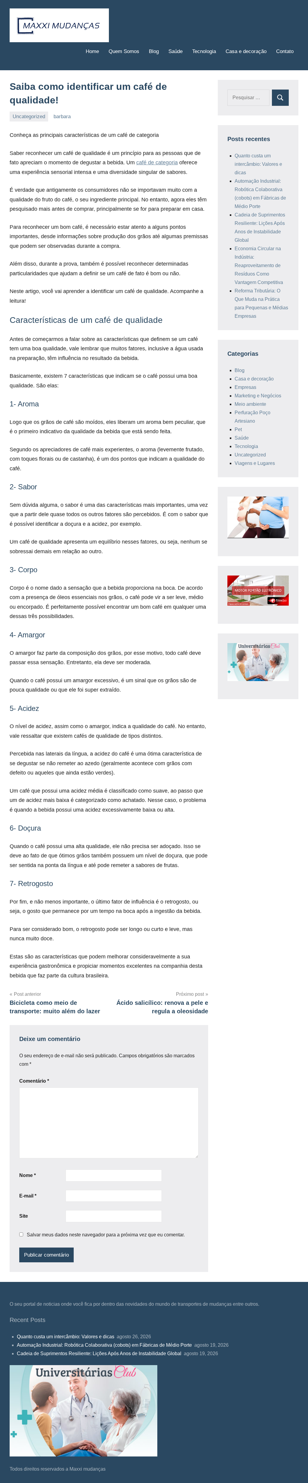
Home (92, 51)
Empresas (245, 387)
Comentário (34, 1081)
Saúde (175, 51)
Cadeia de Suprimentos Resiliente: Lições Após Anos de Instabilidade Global (100, 1353)
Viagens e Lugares (255, 463)
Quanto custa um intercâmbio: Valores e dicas (258, 164)
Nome (27, 1175)
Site (23, 1216)
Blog (154, 51)
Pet (238, 429)
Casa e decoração (246, 51)
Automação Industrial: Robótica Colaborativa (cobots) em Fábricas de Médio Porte (105, 1345)
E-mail (27, 1195)
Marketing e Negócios (258, 395)
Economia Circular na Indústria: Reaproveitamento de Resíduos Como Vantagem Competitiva (259, 265)
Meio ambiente (250, 404)
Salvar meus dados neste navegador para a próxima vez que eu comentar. (106, 1234)
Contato (285, 51)
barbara (62, 116)
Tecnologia (204, 51)
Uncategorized (29, 116)
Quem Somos (124, 51)
